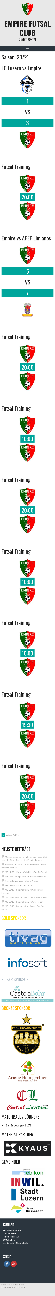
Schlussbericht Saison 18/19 (18, 885)
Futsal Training (16, 166)
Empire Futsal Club (27, 28)
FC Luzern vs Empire (22, 68)
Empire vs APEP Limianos (26, 238)
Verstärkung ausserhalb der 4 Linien (22, 881)
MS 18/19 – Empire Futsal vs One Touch (24, 902)
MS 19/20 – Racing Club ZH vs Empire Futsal (26, 872)
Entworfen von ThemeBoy (13, 1287)
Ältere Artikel (10, 835)
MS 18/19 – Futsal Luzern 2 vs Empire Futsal (26, 897)
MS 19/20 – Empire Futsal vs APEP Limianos (25, 876)
